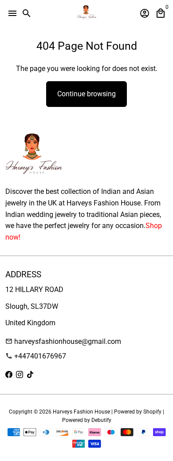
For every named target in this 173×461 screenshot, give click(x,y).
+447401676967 (35, 356)
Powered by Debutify (86, 420)
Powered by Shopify (137, 412)
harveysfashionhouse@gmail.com (63, 341)
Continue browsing (86, 94)
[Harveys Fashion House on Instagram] (19, 374)
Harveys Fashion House (81, 412)
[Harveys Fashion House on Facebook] (8, 374)
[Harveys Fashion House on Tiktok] (30, 374)
